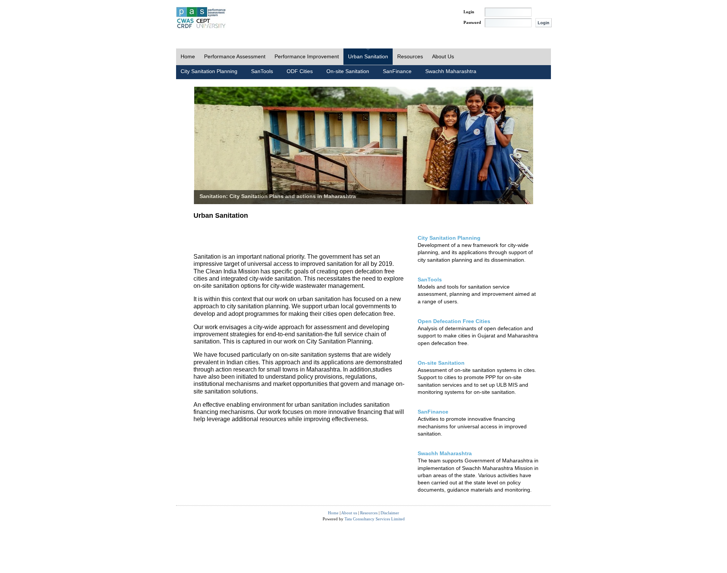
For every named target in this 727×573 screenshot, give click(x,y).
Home (188, 56)
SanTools (262, 71)
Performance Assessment (234, 56)
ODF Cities (300, 71)
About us (349, 513)
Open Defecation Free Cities (454, 321)
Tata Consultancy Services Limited (375, 519)
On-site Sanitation (347, 71)
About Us (443, 56)
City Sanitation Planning (209, 71)
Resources (410, 56)
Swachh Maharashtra (450, 71)
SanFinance (397, 71)
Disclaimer (390, 513)
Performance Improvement (307, 56)
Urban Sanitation (368, 56)
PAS (201, 18)
